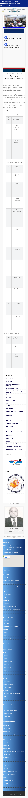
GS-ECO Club (6, 664)
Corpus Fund (9, 429)
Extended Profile (6, 716)
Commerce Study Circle (12, 423)
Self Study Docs (6, 673)
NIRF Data (8, 397)
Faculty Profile (10, 378)
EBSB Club (9, 381)
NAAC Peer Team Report (8, 763)
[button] (4, 536)
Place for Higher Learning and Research (11, 626)
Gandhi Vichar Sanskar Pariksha (10, 710)
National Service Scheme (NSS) (10, 771)
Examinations (6, 655)
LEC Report (5, 737)
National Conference (11, 395)
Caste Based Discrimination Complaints (11, 609)
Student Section (6, 681)
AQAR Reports (10, 405)
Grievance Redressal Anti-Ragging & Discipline (13, 586)
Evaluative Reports (7, 731)
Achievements (6, 690)
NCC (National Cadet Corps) (9, 774)
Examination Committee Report (14, 446)
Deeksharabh (6, 699)
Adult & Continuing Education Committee (11, 693)
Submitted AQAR (6, 754)
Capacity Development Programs (14, 411)
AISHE (7, 403)
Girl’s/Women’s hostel (7, 661)
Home (6, 78)
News (4, 777)
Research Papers (10, 400)
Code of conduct (10, 418)
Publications (9, 435)
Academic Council (7, 687)
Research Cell (9, 438)
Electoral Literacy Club (12, 388)
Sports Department (7, 678)
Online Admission (7, 667)
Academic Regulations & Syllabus (10, 734)
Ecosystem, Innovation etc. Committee (11, 580)
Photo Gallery (6, 789)
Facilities (5, 658)
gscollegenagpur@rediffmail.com (11, 3)
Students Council (6, 745)
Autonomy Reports (7, 739)
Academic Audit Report (8, 684)
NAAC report (6, 765)
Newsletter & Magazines (12, 444)
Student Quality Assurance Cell (14, 449)
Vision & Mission (6, 760)
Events (4, 652)
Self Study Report (7, 676)
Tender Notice (6, 757)
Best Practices (10, 408)
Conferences (9, 426)
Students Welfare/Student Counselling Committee (13, 751)
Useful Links (5, 742)
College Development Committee (14, 420)
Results (8, 441)
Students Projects (7, 748)
